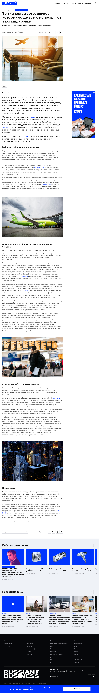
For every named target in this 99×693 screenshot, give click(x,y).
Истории (66, 3)
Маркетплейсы (79, 643)
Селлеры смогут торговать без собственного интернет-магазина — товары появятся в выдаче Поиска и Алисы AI (82, 619)
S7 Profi (26, 136)
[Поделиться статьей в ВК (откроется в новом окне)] (53, 32)
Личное (76, 649)
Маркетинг (77, 641)
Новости (58, 3)
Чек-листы (30, 654)
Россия (76, 654)
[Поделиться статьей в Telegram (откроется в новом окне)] (49, 32)
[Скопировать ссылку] (61, 32)
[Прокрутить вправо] (95, 545)
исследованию (39, 167)
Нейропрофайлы (32, 649)
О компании (8, 643)
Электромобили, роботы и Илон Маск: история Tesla (82, 570)
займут (5, 127)
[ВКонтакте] (93, 676)
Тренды (76, 662)
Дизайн (52, 657)
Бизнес (11, 10)
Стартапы (77, 657)
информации (46, 184)
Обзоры (80, 3)
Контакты (7, 646)
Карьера (53, 651)
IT (51, 662)
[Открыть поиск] (96, 3)
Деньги (76, 646)
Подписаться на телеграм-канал (14, 532)
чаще (32, 117)
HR (51, 659)
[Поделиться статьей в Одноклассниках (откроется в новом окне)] (57, 32)
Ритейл (76, 651)
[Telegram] (89, 676)
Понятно (77, 688)
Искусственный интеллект (59, 643)
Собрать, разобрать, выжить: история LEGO (57, 570)
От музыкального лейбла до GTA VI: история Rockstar (36, 570)
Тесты (29, 657)
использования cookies (39, 688)
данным (25, 276)
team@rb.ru (54, 676)
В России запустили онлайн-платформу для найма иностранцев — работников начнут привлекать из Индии (35, 619)
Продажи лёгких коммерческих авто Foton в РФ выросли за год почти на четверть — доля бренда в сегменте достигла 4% (59, 619)
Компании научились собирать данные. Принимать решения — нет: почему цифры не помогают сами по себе (13, 572)
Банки (52, 646)
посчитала (56, 398)
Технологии (78, 659)
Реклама (53, 641)
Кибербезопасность (57, 654)
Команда (7, 641)
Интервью (87, 3)
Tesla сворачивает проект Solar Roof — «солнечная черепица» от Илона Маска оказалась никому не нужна (12, 619)
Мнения (73, 3)
